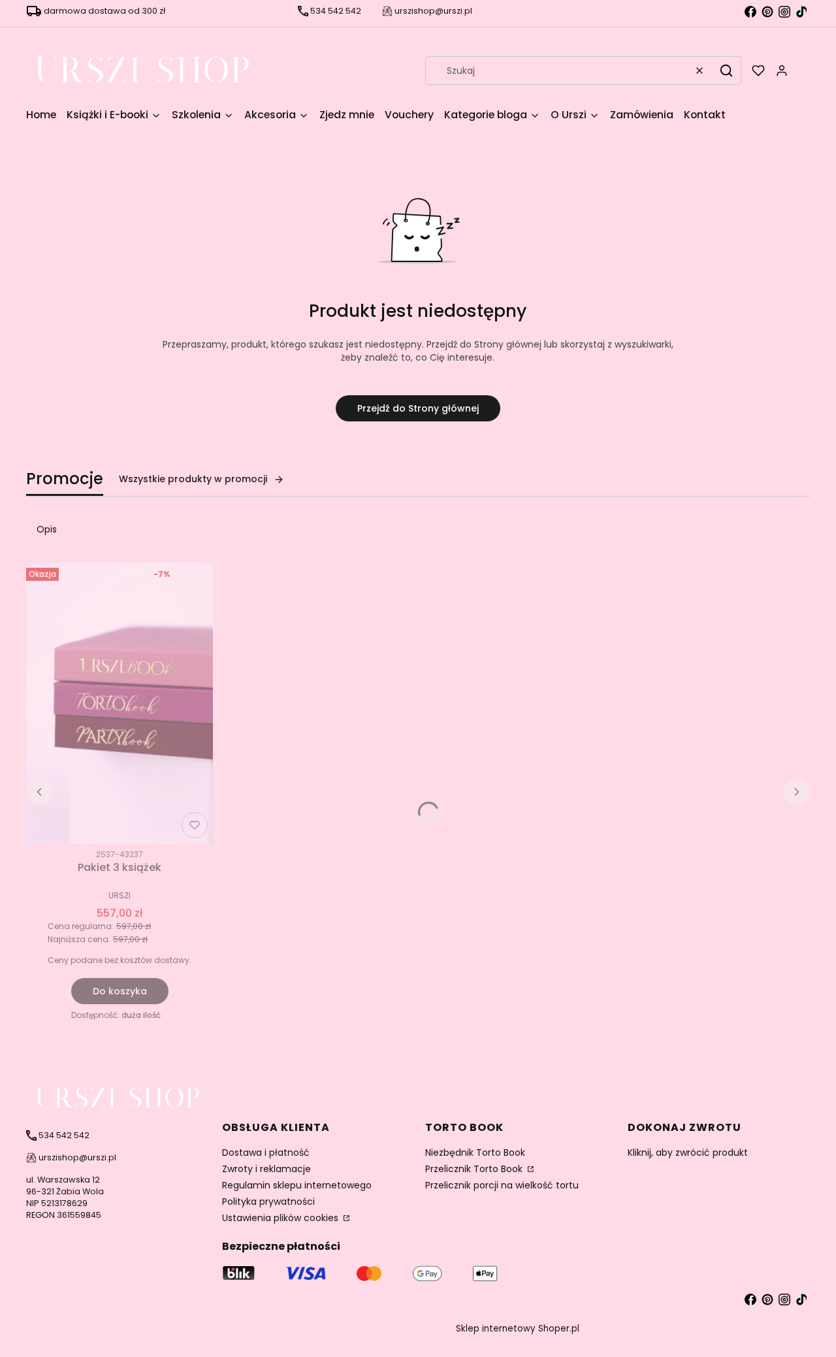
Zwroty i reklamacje (266, 1168)
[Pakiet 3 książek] (119, 703)
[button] (726, 70)
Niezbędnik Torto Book (475, 1152)
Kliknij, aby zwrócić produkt (688, 1152)
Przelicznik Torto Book (475, 1168)
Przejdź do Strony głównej (418, 408)
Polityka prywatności (268, 1201)
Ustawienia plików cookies (281, 1217)
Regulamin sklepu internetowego (297, 1185)
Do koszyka (120, 991)
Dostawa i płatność (266, 1152)
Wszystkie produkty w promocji (193, 478)
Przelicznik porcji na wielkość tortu (502, 1185)
